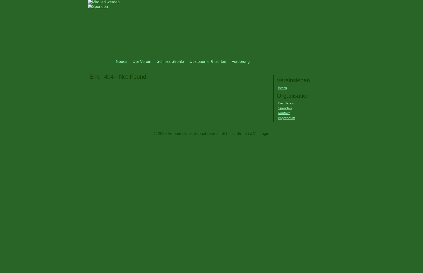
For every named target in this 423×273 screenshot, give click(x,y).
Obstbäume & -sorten (207, 61)
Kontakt (284, 113)
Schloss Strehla (170, 61)
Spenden (285, 108)
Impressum (286, 118)
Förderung (241, 61)
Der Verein (142, 61)
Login (264, 133)
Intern (282, 88)
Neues (121, 61)
